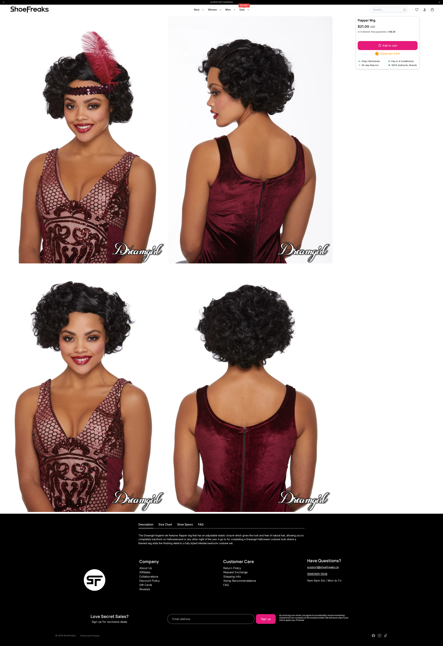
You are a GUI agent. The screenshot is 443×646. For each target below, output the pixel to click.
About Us (145, 568)
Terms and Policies (90, 635)
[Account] (424, 10)
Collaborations (148, 576)
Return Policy (232, 568)
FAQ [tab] (201, 524)
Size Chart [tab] (165, 524)
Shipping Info (232, 576)
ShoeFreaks (70, 635)
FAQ (226, 585)
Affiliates (144, 572)
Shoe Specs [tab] (185, 524)
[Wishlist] (417, 10)
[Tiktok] (385, 636)
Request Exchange (235, 572)
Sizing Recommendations (239, 580)
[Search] (405, 10)
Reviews (144, 589)
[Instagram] (379, 636)
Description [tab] (145, 524)
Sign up (266, 619)
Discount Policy (149, 580)
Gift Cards (145, 585)
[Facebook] (373, 636)
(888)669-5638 (317, 574)
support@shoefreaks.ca (323, 567)
